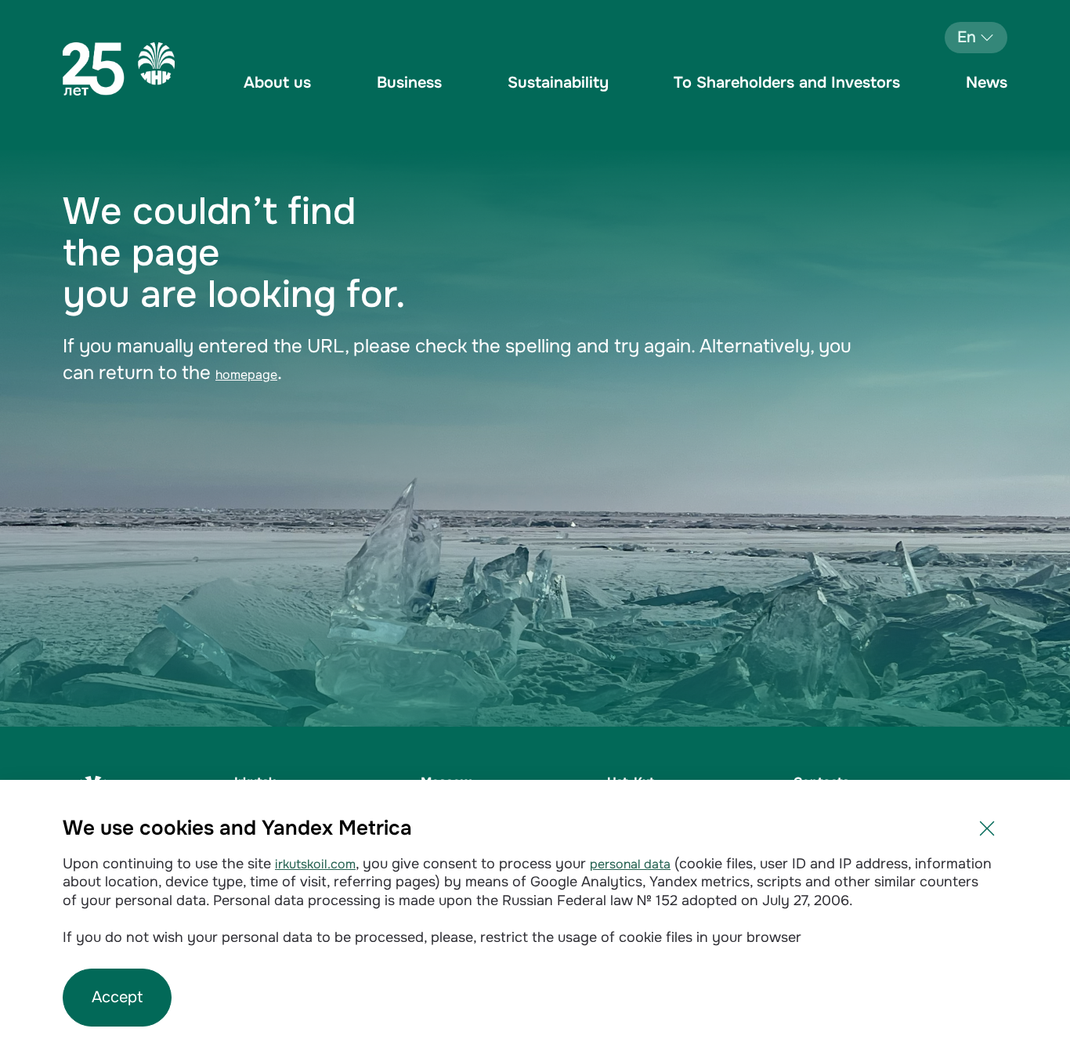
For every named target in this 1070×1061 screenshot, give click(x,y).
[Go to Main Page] (119, 69)
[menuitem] (277, 94)
